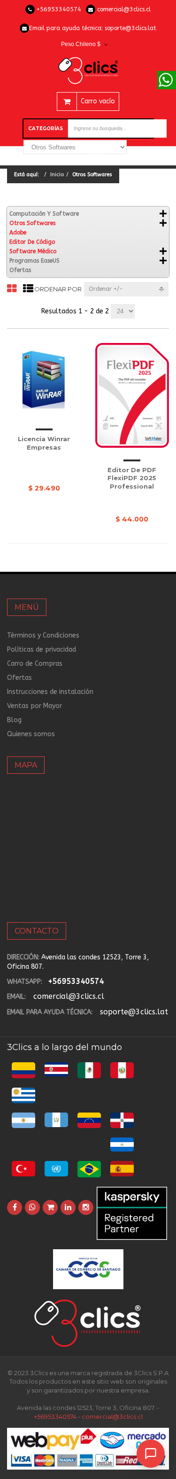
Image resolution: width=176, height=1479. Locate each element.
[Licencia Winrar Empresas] (44, 380)
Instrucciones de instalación (50, 692)
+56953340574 (59, 9)
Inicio (57, 174)
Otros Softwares (32, 223)
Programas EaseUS (34, 260)
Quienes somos (31, 734)
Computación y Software (44, 213)
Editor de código (32, 242)
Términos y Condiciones (43, 635)
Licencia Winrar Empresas (44, 443)
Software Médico (32, 251)
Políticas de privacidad (41, 650)
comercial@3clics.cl (124, 9)
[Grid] (11, 289)
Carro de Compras (34, 664)
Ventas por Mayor (34, 706)
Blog (14, 720)
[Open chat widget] (151, 1454)
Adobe (17, 232)
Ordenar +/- (106, 289)
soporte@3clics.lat (130, 27)
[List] (28, 289)
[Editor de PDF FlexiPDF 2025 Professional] (132, 395)
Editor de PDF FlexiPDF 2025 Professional (131, 478)
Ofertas (20, 270)
